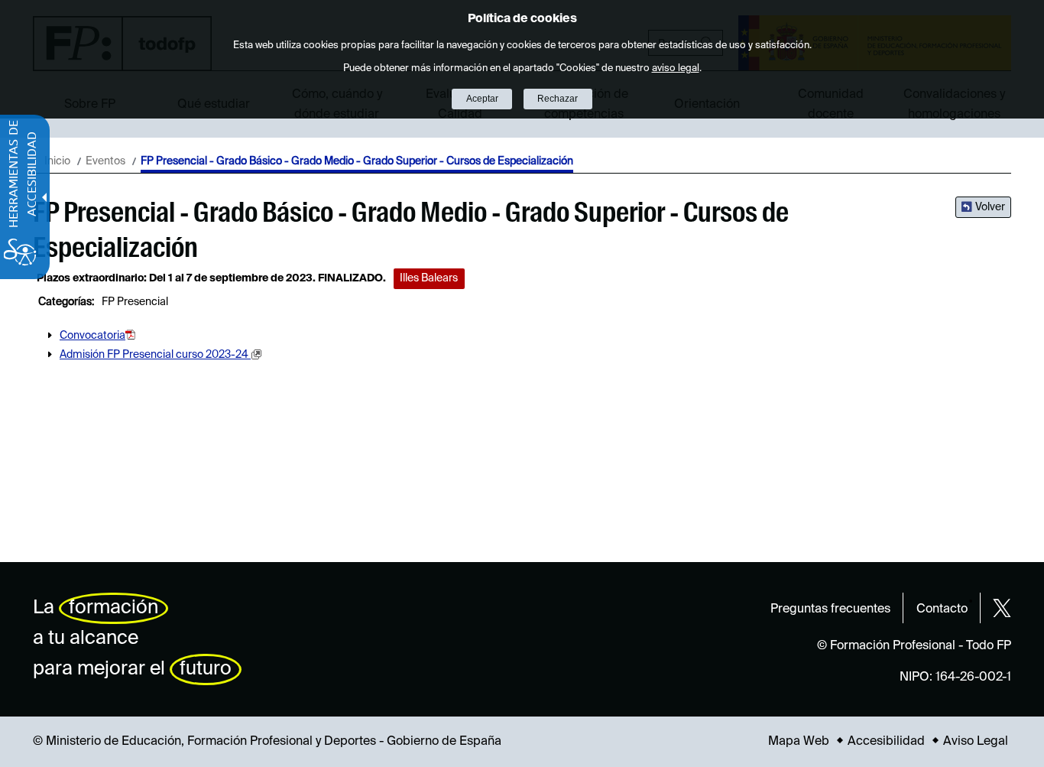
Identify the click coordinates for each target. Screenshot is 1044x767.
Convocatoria (92, 335)
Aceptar (482, 98)
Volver (990, 207)
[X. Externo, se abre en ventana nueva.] (1002, 608)
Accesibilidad (886, 742)
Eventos (105, 161)
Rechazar (557, 98)
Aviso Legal (975, 742)
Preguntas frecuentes (830, 609)
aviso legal (675, 68)
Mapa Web (798, 742)
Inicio (57, 161)
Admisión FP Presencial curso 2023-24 (155, 354)
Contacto (942, 609)
